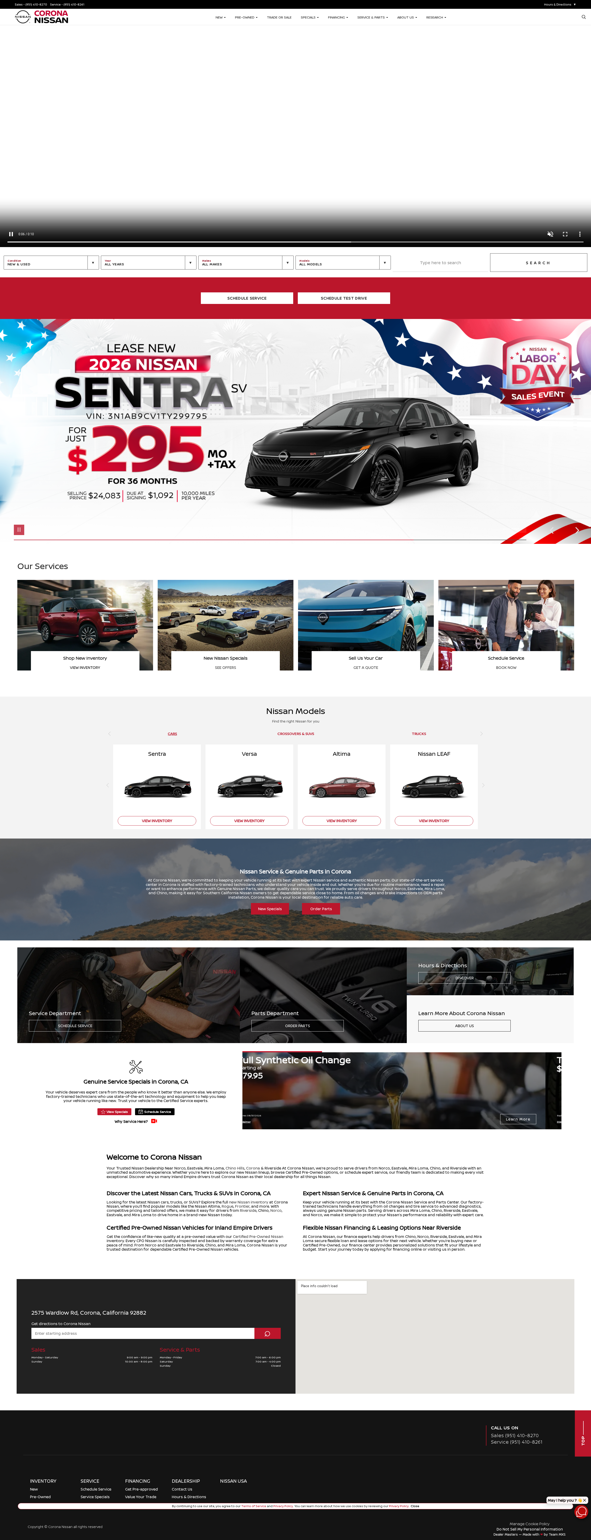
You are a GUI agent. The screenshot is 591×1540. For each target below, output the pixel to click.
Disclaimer (511, 529)
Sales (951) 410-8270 (515, 1435)
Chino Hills (235, 1168)
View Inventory (85, 667)
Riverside (248, 1210)
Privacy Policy (283, 1506)
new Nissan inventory (248, 1202)
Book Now (506, 667)
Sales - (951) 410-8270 (31, 4)
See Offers (225, 667)
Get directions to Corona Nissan (60, 1323)
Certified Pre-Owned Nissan (258, 1236)
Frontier (242, 1206)
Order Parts (321, 908)
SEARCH (538, 262)
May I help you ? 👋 (565, 1500)
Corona (253, 1168)
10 (577, 426)
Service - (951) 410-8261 (67, 4)
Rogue (227, 1206)
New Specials (270, 908)
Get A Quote (365, 667)
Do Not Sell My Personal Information (530, 1529)
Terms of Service (254, 1506)
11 (577, 430)
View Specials (117, 1111)
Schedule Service (75, 1025)
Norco (276, 1210)
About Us (464, 1025)
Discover (464, 977)
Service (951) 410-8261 (517, 1442)
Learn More (534, 1119)
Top (583, 1440)
